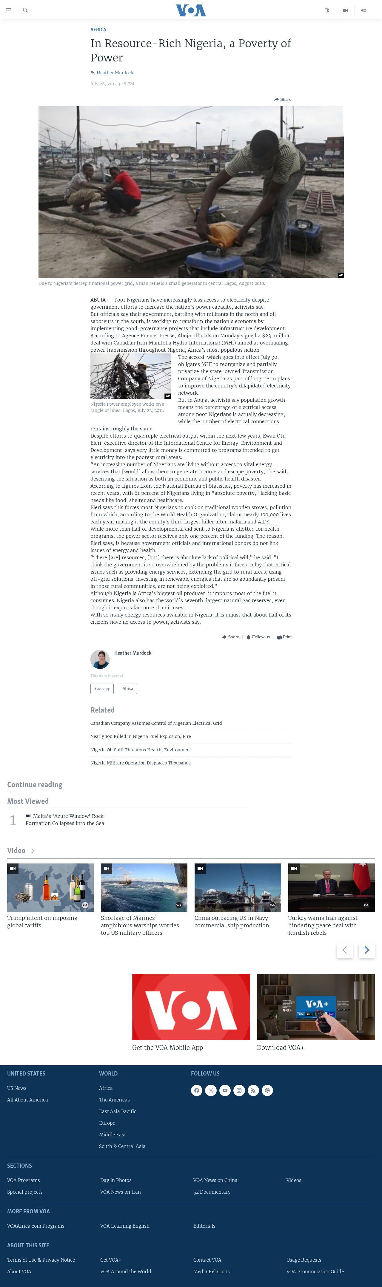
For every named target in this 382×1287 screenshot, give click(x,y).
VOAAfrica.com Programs (35, 1226)
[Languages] (327, 10)
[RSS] (253, 1090)
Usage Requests (303, 1260)
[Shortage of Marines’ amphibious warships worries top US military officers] (144, 887)
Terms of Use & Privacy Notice (41, 1260)
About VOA (19, 1271)
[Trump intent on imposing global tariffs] (50, 887)
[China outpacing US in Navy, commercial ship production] (238, 887)
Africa (98, 30)
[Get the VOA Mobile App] (191, 1007)
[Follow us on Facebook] (196, 1090)
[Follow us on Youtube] (225, 1090)
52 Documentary (212, 1192)
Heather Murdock (115, 72)
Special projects (25, 1192)
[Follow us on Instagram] (239, 1090)
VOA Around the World (125, 1271)
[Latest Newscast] (363, 10)
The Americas (114, 1100)
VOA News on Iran (120, 1192)
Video (16, 851)
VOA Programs (23, 1181)
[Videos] (345, 10)
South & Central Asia (122, 1147)
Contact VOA (207, 1260)
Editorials (204, 1226)
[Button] (283, 99)
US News (17, 1088)
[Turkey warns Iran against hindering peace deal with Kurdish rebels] (331, 887)
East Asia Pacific (117, 1111)
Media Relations (211, 1271)
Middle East (112, 1135)
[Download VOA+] (316, 1007)
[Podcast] (267, 1090)
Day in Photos (116, 1181)
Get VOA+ (110, 1260)
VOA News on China (215, 1181)
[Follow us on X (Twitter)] (210, 1090)
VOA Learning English (125, 1226)
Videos (293, 1181)
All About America (27, 1100)
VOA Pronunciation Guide (315, 1271)
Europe (107, 1123)
